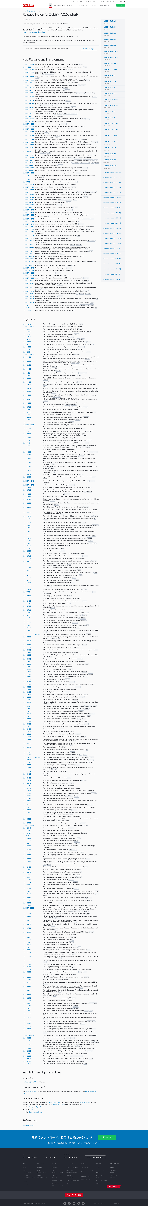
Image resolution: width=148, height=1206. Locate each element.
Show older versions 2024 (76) (112, 182)
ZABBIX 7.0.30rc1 (111, 27)
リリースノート (35, 11)
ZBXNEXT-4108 (28, 265)
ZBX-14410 (27, 382)
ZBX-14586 (27, 67)
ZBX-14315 (27, 575)
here (76, 36)
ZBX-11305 (27, 1024)
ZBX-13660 (27, 630)
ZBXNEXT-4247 (28, 247)
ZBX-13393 (27, 329)
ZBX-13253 (27, 994)
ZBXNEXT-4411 (28, 158)
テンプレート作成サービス (57, 1180)
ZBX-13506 (27, 765)
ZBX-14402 (27, 417)
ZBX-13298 (27, 697)
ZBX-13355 (27, 445)
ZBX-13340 (27, 783)
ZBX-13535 (27, 620)
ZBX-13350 (27, 702)
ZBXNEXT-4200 (28, 72)
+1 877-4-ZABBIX (50, 1157)
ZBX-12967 (27, 661)
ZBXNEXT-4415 (28, 135)
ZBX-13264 (27, 1001)
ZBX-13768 (27, 541)
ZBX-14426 (27, 357)
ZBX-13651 (27, 365)
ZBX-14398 (27, 452)
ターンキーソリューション (57, 1172)
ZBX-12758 (27, 1021)
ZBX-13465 (27, 880)
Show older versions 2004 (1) (111, 279)
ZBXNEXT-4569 (28, 114)
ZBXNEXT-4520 (28, 126)
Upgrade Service (85, 1102)
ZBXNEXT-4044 (28, 97)
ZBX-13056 (27, 1029)
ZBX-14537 (27, 395)
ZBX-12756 (27, 647)
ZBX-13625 (27, 692)
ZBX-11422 (27, 967)
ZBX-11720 (27, 928)
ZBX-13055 (27, 947)
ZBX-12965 (27, 487)
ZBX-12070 (27, 470)
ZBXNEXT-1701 (28, 76)
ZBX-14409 (27, 415)
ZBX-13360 (27, 793)
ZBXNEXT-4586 (28, 80)
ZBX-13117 (27, 935)
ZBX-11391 (27, 900)
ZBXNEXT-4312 (28, 107)
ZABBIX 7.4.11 (109, 111)
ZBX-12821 (27, 596)
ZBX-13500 (27, 674)
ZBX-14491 (27, 332)
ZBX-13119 (27, 982)
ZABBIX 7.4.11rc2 (111, 124)
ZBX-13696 (27, 664)
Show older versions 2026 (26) (112, 172)
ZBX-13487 (27, 700)
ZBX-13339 (27, 771)
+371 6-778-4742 (71, 1157)
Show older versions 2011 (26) (112, 248)
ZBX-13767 (27, 556)
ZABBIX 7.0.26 (109, 154)
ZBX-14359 (27, 403)
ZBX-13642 (27, 667)
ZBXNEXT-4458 (28, 155)
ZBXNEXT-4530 (28, 90)
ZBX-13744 (27, 615)
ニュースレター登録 (69, 1)
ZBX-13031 (27, 1008)
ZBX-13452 (27, 869)
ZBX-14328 (27, 523)
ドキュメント (83, 1)
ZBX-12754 (27, 850)
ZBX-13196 (27, 972)
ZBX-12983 (27, 1056)
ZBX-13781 (27, 603)
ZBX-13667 (27, 650)
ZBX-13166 (27, 855)
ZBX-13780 (27, 548)
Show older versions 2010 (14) (112, 253)
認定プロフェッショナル (71, 1172)
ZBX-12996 (27, 1048)
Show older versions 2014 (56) (112, 233)
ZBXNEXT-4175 (28, 241)
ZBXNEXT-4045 (28, 202)
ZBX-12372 (27, 573)
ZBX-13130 (27, 960)
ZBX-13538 (27, 810)
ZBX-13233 (27, 920)
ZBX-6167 (26, 836)
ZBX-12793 (27, 1061)
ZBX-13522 (27, 687)
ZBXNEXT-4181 (28, 299)
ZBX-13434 (27, 812)
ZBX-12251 (27, 1040)
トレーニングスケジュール (72, 1167)
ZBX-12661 (27, 986)
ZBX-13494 (37, 757)
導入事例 (39, 1175)
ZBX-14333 (27, 512)
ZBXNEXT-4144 (28, 224)
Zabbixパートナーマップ (86, 1179)
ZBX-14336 (27, 583)
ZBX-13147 (27, 798)
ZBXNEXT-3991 (28, 236)
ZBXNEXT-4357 (28, 212)
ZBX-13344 (27, 714)
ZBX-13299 (27, 655)
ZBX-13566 (27, 734)
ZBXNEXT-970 (28, 251)
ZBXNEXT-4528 (28, 124)
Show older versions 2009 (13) (112, 259)
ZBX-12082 (27, 1053)
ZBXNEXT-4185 (28, 129)
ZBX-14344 (27, 454)
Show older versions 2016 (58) (112, 223)
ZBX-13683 (27, 652)
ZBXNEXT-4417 (28, 195)
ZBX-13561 (27, 677)
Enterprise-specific (41, 1172)
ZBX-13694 (27, 589)
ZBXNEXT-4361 (28, 101)
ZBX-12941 (27, 877)
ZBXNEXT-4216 (28, 221)
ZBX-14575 (27, 337)
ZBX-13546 (27, 669)
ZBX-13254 (27, 990)
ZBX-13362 (27, 762)
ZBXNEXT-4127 (28, 259)
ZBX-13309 (27, 752)
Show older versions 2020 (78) (112, 202)
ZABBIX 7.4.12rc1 (111, 93)
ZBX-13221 (27, 974)
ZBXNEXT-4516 (28, 142)
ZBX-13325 (27, 940)
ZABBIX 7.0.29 (109, 39)
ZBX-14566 (27, 339)
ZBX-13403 (27, 891)
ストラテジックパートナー (86, 1174)
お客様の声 (68, 1175)
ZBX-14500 (27, 385)
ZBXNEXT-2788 (28, 139)
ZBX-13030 (27, 905)
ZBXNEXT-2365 (28, 110)
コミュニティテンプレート (101, 1180)
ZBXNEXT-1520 (28, 261)
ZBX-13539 (37, 634)
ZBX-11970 (27, 1064)
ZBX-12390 (27, 564)
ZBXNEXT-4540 (28, 481)
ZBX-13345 (27, 945)
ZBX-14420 (27, 429)
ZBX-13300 (27, 903)
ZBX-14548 (27, 324)
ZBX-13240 (27, 641)
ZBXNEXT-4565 (28, 116)
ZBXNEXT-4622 (28, 354)
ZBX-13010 (27, 342)
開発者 (97, 1178)
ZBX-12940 (27, 828)
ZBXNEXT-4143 (28, 184)
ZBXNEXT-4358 (28, 163)
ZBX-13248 (27, 872)
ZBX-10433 (27, 843)
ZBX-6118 (26, 885)
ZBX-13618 (27, 711)
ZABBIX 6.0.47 (109, 87)
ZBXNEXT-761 (28, 283)
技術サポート (55, 1167)
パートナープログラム (85, 1167)
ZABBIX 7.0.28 (109, 81)
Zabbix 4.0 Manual (28, 1125)
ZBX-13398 (27, 846)
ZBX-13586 (27, 767)
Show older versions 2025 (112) (112, 177)
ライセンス (25, 1181)
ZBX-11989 (27, 420)
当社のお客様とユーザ (42, 1178)
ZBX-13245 (27, 1003)
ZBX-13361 (27, 519)
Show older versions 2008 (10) (112, 264)
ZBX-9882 (26, 592)
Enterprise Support (35, 1107)
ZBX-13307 (27, 875)
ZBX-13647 (27, 409)
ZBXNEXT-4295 (28, 229)
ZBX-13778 (27, 578)
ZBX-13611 (27, 724)
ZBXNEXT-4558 (28, 64)
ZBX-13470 (27, 731)
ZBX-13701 (27, 449)
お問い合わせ (91, 1)
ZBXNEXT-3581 (28, 908)
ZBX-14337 (27, 580)
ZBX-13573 (27, 743)
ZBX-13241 (27, 1031)
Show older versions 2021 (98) (112, 197)
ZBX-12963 (27, 1011)
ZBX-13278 (27, 623)
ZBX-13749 (27, 628)
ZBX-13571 (27, 726)
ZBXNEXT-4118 (28, 294)
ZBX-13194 (27, 914)
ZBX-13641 (27, 375)
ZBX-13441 (27, 894)
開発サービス (55, 1178)
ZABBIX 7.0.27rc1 (111, 136)
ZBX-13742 (27, 618)
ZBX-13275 (27, 998)
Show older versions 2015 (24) (112, 228)
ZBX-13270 (27, 1017)
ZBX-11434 (27, 458)
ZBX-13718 (27, 407)
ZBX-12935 (27, 634)
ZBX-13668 (27, 672)
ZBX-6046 (26, 443)
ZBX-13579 (27, 637)
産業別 (38, 1170)
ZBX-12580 (27, 391)
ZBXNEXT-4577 (28, 103)
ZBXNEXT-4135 (28, 273)
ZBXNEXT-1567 (28, 270)
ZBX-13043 (27, 532)
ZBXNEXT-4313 (28, 189)
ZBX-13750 (27, 585)
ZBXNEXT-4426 (28, 192)
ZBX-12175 (27, 558)
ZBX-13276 (27, 969)
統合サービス (55, 1170)
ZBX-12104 (27, 399)
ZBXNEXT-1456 (28, 232)
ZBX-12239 (27, 507)
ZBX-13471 (27, 778)
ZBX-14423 (27, 474)
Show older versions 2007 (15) (112, 269)
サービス (54, 1163)
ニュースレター (99, 1183)
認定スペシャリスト (70, 1170)
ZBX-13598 (27, 684)
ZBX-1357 (26, 85)
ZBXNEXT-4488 (28, 160)
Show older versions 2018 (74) (112, 213)
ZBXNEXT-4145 (28, 291)
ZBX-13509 (27, 706)
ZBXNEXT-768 (28, 226)
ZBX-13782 (27, 553)
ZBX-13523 (27, 819)
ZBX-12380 (27, 349)
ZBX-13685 (27, 645)
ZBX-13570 (27, 747)
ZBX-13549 (27, 496)
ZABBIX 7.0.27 (109, 118)
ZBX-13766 (27, 610)
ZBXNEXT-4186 (28, 287)
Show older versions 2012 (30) (112, 243)
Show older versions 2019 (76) (112, 208)
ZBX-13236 (27, 841)
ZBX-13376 (27, 151)
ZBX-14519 (27, 347)
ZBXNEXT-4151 (28, 173)
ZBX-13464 (27, 737)
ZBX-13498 (27, 861)
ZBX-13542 (27, 709)
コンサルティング (55, 1183)
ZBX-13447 (27, 788)
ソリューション (40, 1163)
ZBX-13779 (27, 422)
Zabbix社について (114, 1163)
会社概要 (112, 1167)
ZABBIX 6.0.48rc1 (111, 63)
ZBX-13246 (27, 956)
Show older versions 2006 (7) (112, 274)
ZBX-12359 (27, 503)
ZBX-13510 (27, 719)
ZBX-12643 (27, 924)
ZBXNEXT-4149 (28, 210)
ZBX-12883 (27, 823)
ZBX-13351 (27, 796)
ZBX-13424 (27, 739)
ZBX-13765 (27, 466)
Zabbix (28, 5)
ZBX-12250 (27, 462)
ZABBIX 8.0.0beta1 (111, 142)
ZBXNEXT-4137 (28, 254)
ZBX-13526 (27, 760)
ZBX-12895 (27, 1051)
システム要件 (25, 1175)
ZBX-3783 (26, 175)
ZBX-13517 (27, 679)
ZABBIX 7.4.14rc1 (111, 21)
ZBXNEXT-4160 (28, 281)
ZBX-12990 (27, 477)
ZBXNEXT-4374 (28, 197)
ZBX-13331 (27, 750)
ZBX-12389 (27, 979)
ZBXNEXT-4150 (28, 207)
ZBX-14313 (27, 570)
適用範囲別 (39, 1167)
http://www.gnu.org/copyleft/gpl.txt (34, 32)
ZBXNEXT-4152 (28, 215)
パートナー (83, 1163)
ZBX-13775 (27, 546)
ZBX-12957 (27, 431)
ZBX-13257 (27, 785)
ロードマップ (25, 1187)
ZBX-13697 (27, 538)
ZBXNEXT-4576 (28, 485)
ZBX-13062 (27, 838)
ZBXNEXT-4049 (28, 83)
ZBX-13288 (27, 964)
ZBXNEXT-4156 (28, 278)
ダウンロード (121, 5)
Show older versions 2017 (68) (112, 218)
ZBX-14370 (27, 344)
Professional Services (54, 1102)
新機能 (24, 1170)
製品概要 (24, 1167)
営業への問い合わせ (59, 1104)
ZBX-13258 (27, 1006)
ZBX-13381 (27, 378)
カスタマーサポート (100, 1175)
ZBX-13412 (27, 774)
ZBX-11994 (27, 791)
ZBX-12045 (27, 937)
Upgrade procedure (31, 1091)
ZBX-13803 (27, 525)
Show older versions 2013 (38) (112, 238)
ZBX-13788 (27, 568)
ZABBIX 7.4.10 (109, 148)
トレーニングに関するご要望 (72, 1180)
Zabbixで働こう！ (113, 1187)
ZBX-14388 (27, 438)
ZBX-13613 (27, 716)
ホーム (24, 11)
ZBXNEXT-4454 (28, 69)
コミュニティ (99, 1163)
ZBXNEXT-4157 (28, 256)
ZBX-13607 (27, 659)
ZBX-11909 (27, 310)
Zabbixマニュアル (30, 1082)
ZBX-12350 (27, 551)
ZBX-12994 (27, 352)
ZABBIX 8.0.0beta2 (111, 69)
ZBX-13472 (27, 805)
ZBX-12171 (27, 434)
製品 (28, 11)
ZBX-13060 (27, 916)
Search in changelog (89, 49)
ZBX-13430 (27, 867)
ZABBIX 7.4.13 (109, 33)
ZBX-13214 (27, 950)
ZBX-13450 (27, 755)
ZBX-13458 (27, 757)
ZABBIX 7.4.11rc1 (111, 130)
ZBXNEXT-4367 (28, 88)
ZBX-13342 (27, 830)
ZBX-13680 (27, 543)
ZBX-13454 (27, 889)
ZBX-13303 (27, 852)
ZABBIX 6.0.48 (109, 45)
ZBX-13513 (27, 816)
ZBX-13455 (27, 807)
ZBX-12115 (27, 412)
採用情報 (112, 1172)
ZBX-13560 (27, 694)
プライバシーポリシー (98, 1203)
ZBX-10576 (27, 305)
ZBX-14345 (27, 516)
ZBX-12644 (27, 561)
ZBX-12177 (27, 510)
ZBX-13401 (27, 833)
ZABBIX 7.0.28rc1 (111, 99)
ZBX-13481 (27, 613)
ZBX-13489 (27, 689)
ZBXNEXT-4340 (28, 205)
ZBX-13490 (27, 729)
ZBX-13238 (27, 1026)
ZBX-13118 (27, 859)
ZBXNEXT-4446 (28, 93)
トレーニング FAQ (70, 1178)
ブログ (77, 1)
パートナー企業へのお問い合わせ (96, 1157)
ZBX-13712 (27, 490)
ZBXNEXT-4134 (28, 296)
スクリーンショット (27, 1172)
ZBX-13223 (27, 942)
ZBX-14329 (27, 494)
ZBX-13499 (27, 682)
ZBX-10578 (27, 1059)
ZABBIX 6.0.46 (109, 160)
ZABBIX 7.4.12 (109, 75)
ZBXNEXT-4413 (28, 165)
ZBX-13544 (27, 721)
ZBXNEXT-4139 (28, 245)
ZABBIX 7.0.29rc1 (111, 57)
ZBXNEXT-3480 (28, 238)
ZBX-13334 (27, 882)
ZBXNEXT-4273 (28, 219)
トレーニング (33, 1109)
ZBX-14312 (27, 536)
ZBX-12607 (27, 898)
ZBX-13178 (27, 1038)
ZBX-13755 (27, 598)
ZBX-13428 (27, 780)
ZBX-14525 (27, 388)
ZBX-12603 (27, 528)
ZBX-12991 (27, 1013)
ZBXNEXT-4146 (28, 275)
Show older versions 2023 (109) (112, 187)
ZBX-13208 (27, 952)
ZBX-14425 (27, 369)
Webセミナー (69, 1183)
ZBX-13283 (27, 440)
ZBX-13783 (27, 499)
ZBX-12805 (27, 625)
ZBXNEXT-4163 (28, 131)
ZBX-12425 (27, 601)
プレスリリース (100, 1)
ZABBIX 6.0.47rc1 (111, 105)
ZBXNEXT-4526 (28, 121)
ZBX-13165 (27, 334)
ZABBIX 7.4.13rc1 (111, 51)
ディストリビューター (85, 1176)
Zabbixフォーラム (100, 1170)
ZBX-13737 (27, 606)
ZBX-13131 (27, 932)
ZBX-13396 (27, 361)
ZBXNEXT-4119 (28, 200)
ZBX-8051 (26, 373)
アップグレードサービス (57, 1175)
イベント (98, 1167)
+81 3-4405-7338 (30, 1157)
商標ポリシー (113, 1178)
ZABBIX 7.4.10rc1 (111, 166)
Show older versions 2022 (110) (112, 192)
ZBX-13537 (27, 801)
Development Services (36, 1112)
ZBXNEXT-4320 (28, 119)
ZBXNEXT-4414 (28, 187)
